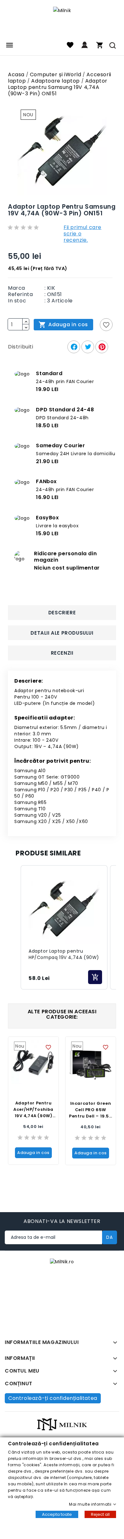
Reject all (100, 1514)
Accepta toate (57, 1514)
